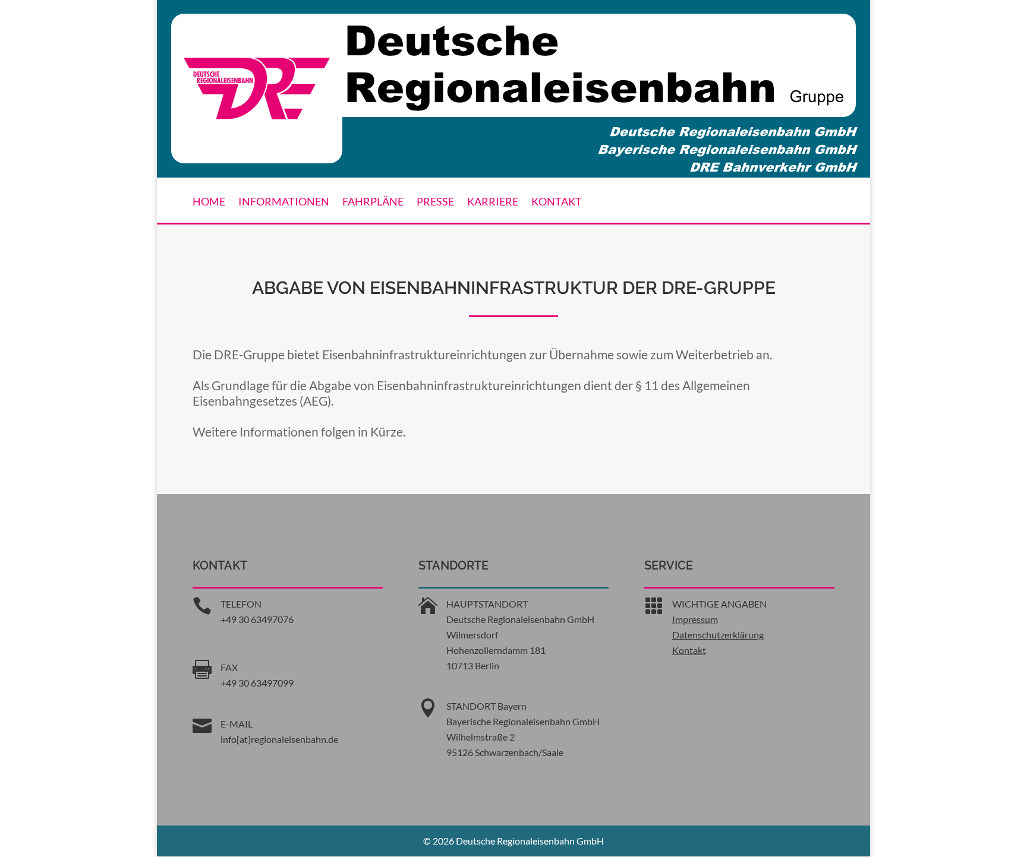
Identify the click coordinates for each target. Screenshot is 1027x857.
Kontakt (556, 202)
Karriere (492, 202)
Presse (435, 202)
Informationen (283, 202)
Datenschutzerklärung (718, 634)
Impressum (695, 619)
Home (209, 202)
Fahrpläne (373, 202)
